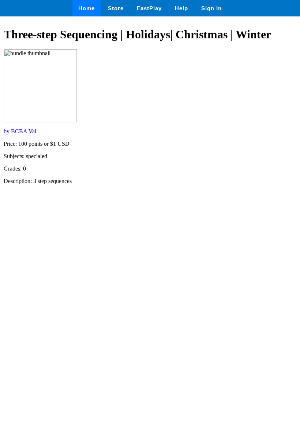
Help (181, 8)
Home (86, 8)
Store (116, 8)
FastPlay (149, 8)
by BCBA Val (20, 131)
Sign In (211, 8)
